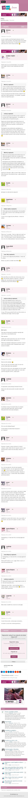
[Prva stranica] (2, 27)
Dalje (23, 26)
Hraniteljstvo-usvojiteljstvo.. (11, 730)
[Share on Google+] (6, 672)
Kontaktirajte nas (14, 794)
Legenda (8, 596)
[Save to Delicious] (13, 672)
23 (13, 30)
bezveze (8, 398)
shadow (8, 458)
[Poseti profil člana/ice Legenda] (3, 597)
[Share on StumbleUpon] (18, 672)
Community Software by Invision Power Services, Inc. (14, 795)
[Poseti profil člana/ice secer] (3, 483)
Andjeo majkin (10, 56)
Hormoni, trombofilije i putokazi (11, 711)
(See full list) (9, 787)
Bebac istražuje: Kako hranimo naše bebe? (14, 777)
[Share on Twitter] (4, 672)
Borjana (8, 353)
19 (17, 528)
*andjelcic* (11, 741)
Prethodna (6, 26)
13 (12, 75)
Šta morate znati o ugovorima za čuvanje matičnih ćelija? (13, 781)
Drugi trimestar (8, 721)
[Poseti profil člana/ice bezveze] (3, 399)
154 (12, 482)
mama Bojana (10, 529)
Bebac (10, 764)
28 (13, 353)
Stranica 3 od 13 (14, 26)
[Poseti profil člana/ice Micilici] (3, 31)
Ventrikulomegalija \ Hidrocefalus (12, 749)
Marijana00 (11, 713)
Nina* (7, 437)
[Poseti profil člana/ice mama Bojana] (3, 529)
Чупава (8, 225)
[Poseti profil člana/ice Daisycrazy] (3, 722)
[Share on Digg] (11, 672)
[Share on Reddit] (16, 672)
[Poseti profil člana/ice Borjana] (3, 354)
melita (8, 268)
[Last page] (26, 27)
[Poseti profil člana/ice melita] (3, 269)
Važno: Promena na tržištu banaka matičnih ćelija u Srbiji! (14, 773)
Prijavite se (14, 656)
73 (12, 183)
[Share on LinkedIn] (9, 672)
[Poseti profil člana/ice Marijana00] (3, 712)
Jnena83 (10, 731)
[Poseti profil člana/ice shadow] (3, 459)
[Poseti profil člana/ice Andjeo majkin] (3, 57)
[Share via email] (20, 672)
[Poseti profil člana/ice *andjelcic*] (3, 741)
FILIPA (8, 183)
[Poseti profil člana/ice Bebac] (3, 763)
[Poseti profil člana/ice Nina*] (3, 438)
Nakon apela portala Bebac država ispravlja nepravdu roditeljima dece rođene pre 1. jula (14, 768)
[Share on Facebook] (2, 672)
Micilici (8, 30)
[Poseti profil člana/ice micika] (3, 76)
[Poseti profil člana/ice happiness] (3, 200)
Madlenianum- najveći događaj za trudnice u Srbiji (14, 763)
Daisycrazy (11, 723)
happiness (9, 199)
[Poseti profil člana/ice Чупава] (3, 226)
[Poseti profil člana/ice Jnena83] (3, 731)
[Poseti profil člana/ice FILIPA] (3, 184)
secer (8, 482)
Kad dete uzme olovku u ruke (11, 740)
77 (14, 595)
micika (7, 20)
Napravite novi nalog (14, 648)
